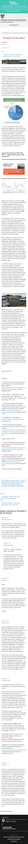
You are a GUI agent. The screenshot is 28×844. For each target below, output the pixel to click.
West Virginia (20, 486)
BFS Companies (6, 480)
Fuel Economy (6, 484)
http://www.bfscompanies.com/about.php (13, 750)
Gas (11, 484)
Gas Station (16, 484)
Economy (22, 480)
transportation (12, 486)
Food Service (11, 482)
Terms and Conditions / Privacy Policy (14, 837)
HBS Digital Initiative (8, 6)
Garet (5, 42)
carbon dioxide (15, 480)
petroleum (4, 486)
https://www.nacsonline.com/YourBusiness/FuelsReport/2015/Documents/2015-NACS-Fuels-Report (14, 431)
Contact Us (14, 841)
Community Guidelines (14, 839)
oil (21, 484)
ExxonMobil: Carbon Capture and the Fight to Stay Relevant (11, 497)
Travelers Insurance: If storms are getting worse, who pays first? (12, 55)
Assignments (14, 25)
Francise (18, 482)
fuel (22, 482)
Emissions (4, 482)
